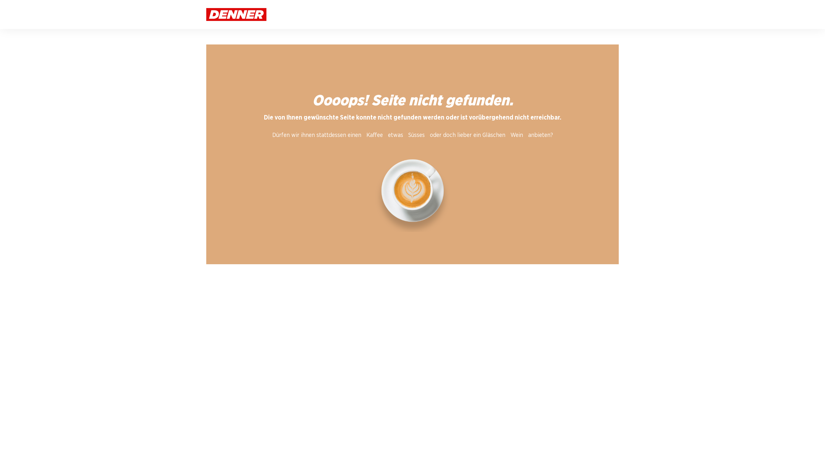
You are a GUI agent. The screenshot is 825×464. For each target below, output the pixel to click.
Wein (516, 135)
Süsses (416, 135)
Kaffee (374, 135)
